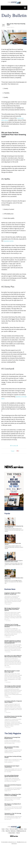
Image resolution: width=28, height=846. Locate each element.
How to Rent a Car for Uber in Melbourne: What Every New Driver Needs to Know (13, 656)
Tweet (12, 451)
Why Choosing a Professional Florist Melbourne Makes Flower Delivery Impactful (12, 609)
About (25, 829)
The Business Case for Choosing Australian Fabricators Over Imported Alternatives (12, 625)
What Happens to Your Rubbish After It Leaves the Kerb (12, 804)
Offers (3, 830)
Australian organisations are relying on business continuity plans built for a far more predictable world (12, 642)
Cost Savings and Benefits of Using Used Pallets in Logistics (13, 701)
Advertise (21, 829)
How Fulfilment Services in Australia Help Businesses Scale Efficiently (13, 717)
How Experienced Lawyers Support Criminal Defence (11, 766)
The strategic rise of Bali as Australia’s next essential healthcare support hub (12, 686)
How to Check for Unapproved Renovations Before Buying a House (14, 578)
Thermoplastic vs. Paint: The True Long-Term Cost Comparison (12, 814)
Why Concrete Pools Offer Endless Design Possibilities (11, 747)
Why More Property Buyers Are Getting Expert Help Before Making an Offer (14, 527)
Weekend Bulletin (12, 832)
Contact (3, 829)
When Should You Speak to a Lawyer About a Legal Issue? (12, 671)
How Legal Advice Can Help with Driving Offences (12, 757)
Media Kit (18, 832)
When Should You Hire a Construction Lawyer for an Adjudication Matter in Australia (14, 561)
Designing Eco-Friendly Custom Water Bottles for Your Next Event (12, 593)
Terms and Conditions (14, 829)
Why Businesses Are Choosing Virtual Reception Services (12, 738)
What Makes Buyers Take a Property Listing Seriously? (13, 544)
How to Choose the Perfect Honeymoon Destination (12, 785)
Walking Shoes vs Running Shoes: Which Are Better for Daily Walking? (12, 795)
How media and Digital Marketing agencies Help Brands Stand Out (11, 776)
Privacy (7, 829)
